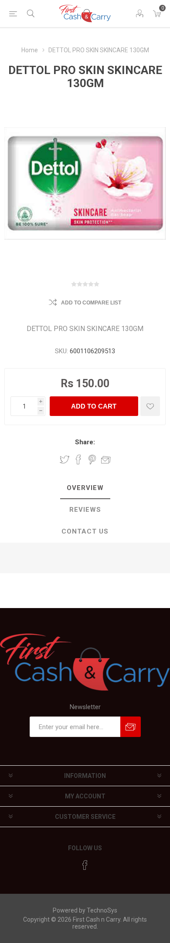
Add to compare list (91, 303)
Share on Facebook (78, 459)
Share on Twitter (64, 459)
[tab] (85, 488)
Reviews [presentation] (85, 510)
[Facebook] (85, 865)
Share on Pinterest (92, 459)
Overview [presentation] (85, 488)
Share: (85, 442)
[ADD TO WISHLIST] (150, 406)
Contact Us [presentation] (85, 531)
